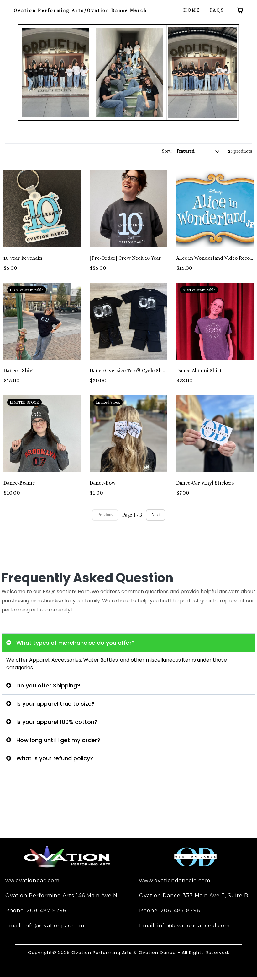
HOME (191, 10)
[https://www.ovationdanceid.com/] (195, 857)
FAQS (217, 10)
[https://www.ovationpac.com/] (67, 857)
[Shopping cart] (240, 10)
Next (155, 515)
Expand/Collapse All (23, 625)
